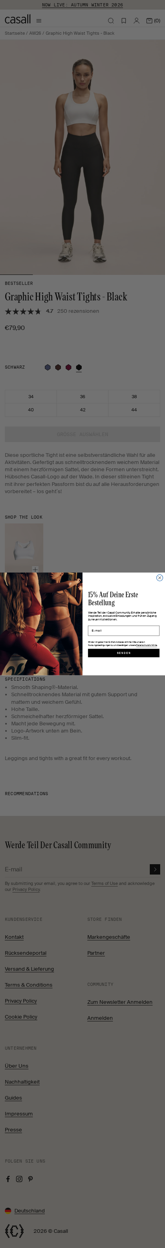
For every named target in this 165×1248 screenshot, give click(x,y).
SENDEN (124, 653)
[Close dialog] (160, 578)
